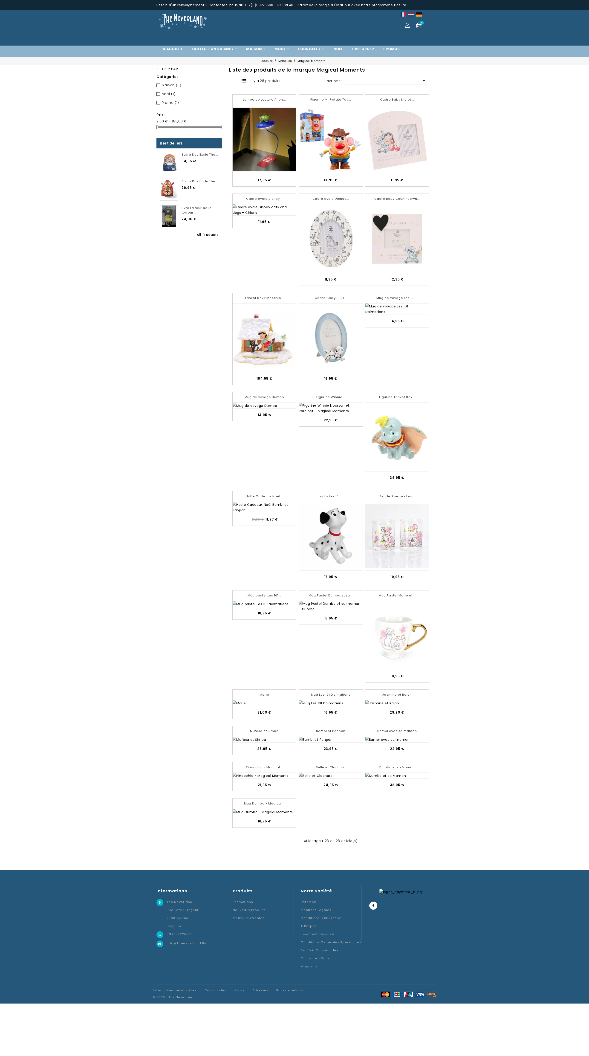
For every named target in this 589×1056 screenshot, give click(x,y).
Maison (171, 85)
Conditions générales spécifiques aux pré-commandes (331, 946)
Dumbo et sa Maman (397, 767)
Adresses (260, 990)
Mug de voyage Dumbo (264, 397)
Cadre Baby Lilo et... (397, 99)
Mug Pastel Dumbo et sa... (331, 595)
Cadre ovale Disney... (264, 199)
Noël (169, 93)
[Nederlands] (411, 14)
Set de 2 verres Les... (397, 496)
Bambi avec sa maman (397, 731)
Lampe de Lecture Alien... (264, 99)
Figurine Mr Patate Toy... (330, 99)
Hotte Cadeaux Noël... (264, 496)
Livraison (308, 902)
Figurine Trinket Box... (397, 397)
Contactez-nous (315, 958)
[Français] (404, 14)
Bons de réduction (291, 990)
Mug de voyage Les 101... (397, 298)
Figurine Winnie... (330, 397)
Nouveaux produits (249, 910)
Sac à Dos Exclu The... (200, 154)
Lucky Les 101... (331, 496)
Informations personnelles (174, 990)
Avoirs (239, 990)
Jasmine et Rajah (397, 694)
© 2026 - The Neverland (173, 997)
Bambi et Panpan (331, 731)
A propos (309, 926)
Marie (264, 694)
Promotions (243, 902)
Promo (170, 102)
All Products (208, 234)
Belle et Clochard (331, 767)
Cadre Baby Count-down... (397, 199)
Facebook (373, 906)
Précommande (278, 37)
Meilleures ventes (249, 918)
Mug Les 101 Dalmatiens (330, 694)
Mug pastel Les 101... (264, 595)
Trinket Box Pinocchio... (264, 298)
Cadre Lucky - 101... (331, 298)
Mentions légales (316, 910)
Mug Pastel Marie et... (397, 595)
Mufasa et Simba (264, 731)
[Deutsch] (419, 14)
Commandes (215, 990)
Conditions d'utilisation (321, 918)
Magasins (309, 966)
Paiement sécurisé (317, 934)
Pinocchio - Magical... (264, 767)
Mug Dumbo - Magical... (264, 803)
